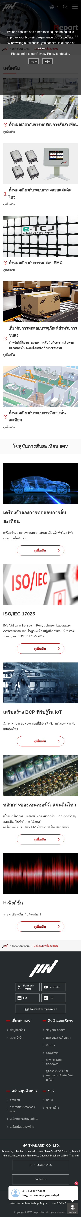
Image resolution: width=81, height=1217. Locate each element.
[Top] (5, 946)
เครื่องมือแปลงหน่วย (22, 1126)
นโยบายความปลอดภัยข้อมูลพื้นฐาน (28, 1203)
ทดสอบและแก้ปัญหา (58, 1037)
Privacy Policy (45, 53)
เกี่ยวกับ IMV (21, 1021)
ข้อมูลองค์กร (17, 1030)
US (51, 998)
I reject (47, 61)
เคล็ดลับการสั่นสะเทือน (46, 946)
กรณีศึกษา (52, 1053)
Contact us (41, 1179)
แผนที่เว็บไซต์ (59, 1203)
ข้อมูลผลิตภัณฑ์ (55, 1030)
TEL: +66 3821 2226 (40, 1165)
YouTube (55, 987)
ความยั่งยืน (16, 1037)
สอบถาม (15, 1100)
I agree (33, 61)
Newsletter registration (43, 1009)
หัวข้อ (49, 1100)
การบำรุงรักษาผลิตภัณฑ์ (54, 1062)
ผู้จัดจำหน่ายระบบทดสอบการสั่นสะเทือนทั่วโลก (59, 1075)
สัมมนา (50, 1045)
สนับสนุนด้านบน (21, 946)
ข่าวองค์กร (52, 1107)
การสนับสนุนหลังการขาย (22, 1109)
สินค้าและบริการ (60, 1021)
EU (25, 998)
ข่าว (51, 1091)
